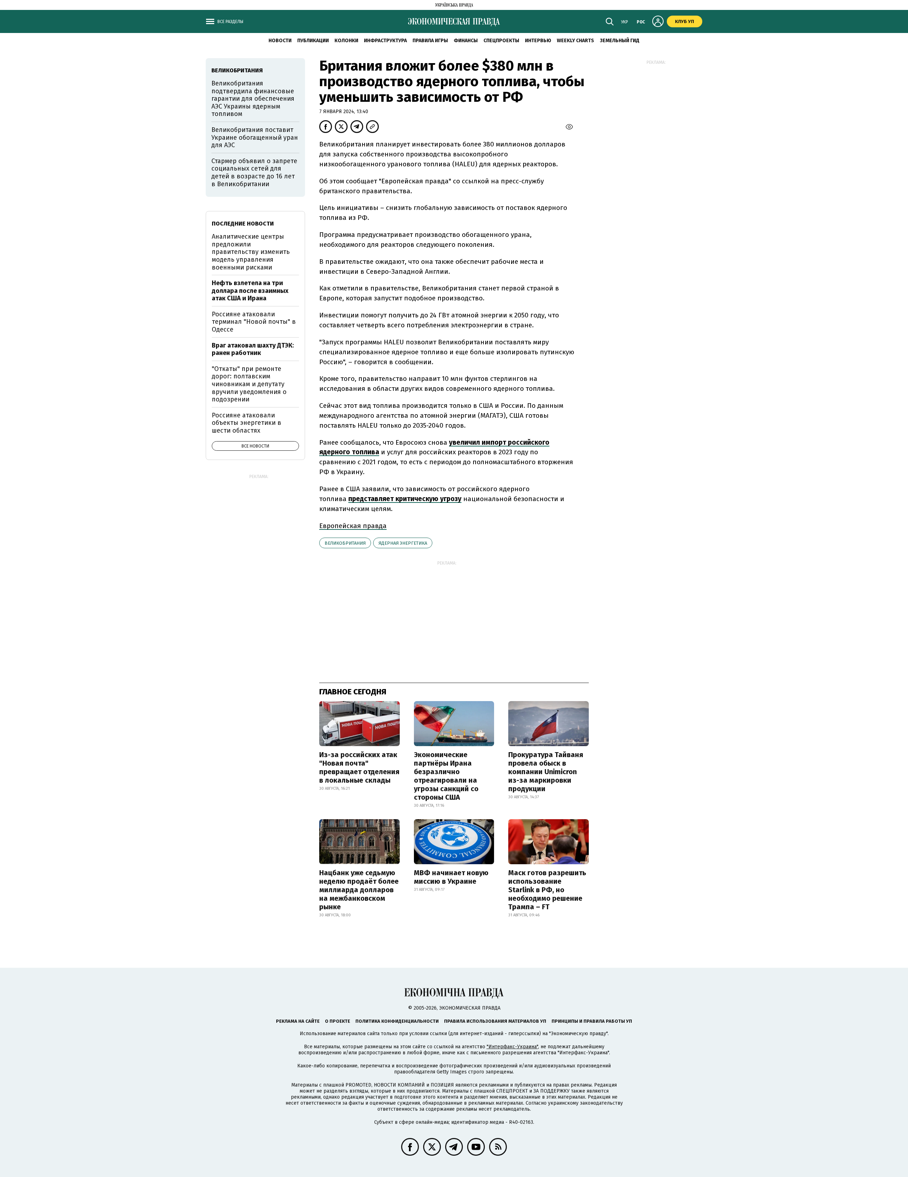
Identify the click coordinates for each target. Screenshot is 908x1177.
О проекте (337, 1021)
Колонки (346, 41)
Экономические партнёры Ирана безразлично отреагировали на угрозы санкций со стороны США (446, 775)
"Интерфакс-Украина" (512, 1047)
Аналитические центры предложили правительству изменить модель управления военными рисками (251, 252)
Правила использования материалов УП (495, 1021)
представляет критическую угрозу (404, 499)
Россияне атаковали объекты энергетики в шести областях (246, 422)
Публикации (313, 41)
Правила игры (430, 41)
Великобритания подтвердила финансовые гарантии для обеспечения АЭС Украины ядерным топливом (252, 98)
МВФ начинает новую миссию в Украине (451, 876)
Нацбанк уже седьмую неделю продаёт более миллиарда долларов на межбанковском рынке (359, 889)
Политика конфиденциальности (397, 1021)
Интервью (538, 41)
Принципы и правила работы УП (592, 1021)
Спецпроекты (501, 41)
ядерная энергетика (402, 543)
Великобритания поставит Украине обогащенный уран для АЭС (254, 137)
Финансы (466, 41)
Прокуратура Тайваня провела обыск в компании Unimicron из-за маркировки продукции (545, 771)
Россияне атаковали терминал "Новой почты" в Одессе (254, 321)
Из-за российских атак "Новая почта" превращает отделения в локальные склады (359, 767)
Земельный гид (620, 41)
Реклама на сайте (298, 1021)
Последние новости (243, 223)
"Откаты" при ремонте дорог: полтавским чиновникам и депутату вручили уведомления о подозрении (249, 384)
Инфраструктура (385, 41)
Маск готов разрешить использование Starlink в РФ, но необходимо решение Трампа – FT (547, 889)
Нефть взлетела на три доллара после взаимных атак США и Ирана (250, 290)
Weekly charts (575, 41)
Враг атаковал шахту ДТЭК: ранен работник (253, 349)
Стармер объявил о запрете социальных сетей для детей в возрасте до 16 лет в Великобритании (254, 172)
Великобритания (345, 543)
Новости (280, 41)
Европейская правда (353, 526)
